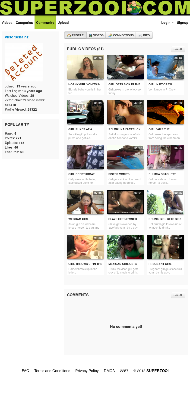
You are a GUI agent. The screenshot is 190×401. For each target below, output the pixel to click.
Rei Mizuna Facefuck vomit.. (124, 131)
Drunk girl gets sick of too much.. (165, 221)
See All (178, 49)
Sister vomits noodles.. (119, 176)
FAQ (25, 370)
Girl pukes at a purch (80, 131)
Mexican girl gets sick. (122, 266)
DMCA (109, 370)
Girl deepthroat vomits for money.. (82, 176)
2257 (124, 370)
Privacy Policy (87, 370)
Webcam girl (78, 219)
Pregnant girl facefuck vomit (161, 266)
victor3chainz (16, 37)
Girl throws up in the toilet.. (85, 266)
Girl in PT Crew (160, 84)
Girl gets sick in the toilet (124, 86)
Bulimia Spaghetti (162, 174)
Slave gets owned (122, 219)
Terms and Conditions (52, 370)
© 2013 (150, 370)
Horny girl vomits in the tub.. (84, 86)
